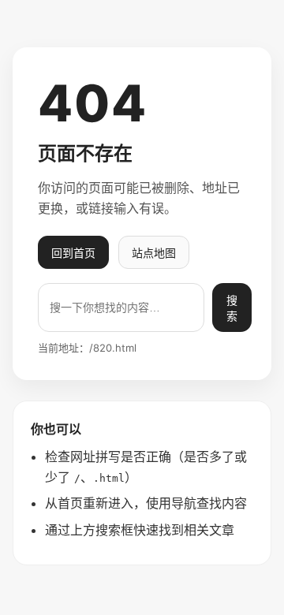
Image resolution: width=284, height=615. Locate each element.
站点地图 (154, 252)
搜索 (231, 308)
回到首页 (73, 252)
